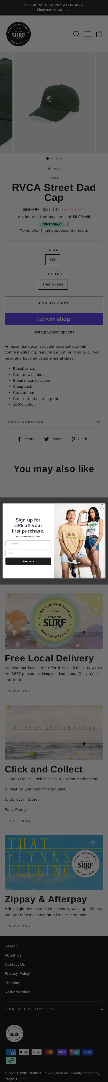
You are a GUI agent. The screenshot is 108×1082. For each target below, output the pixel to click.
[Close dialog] (102, 507)
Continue (28, 561)
